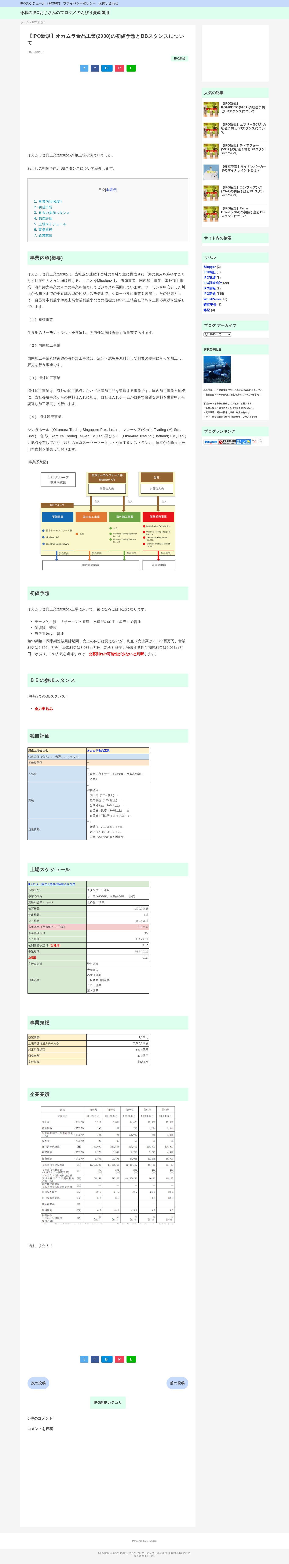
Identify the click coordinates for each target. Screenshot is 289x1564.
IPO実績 (210, 277)
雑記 (207, 310)
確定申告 (210, 304)
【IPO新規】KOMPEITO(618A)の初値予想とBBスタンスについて (243, 107)
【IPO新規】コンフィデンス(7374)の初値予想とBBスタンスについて (242, 191)
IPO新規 (180, 58)
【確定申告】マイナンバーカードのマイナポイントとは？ (244, 168)
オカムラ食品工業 (98, 750)
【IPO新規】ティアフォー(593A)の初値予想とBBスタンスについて (243, 149)
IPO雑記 (210, 272)
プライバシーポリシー (79, 3)
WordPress (212, 299)
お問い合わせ (108, 3)
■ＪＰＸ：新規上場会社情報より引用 (51, 884)
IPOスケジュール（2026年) (40, 3)
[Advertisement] (108, 106)
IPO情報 (210, 288)
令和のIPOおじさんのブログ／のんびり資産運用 (64, 12)
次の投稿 (38, 1383)
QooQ (152, 1555)
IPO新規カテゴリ (108, 1403)
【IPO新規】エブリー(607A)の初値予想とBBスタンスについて (243, 128)
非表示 (111, 190)
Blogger (210, 267)
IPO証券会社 (213, 283)
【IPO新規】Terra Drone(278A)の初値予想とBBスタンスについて (243, 212)
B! (107, 68)
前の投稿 (177, 1383)
